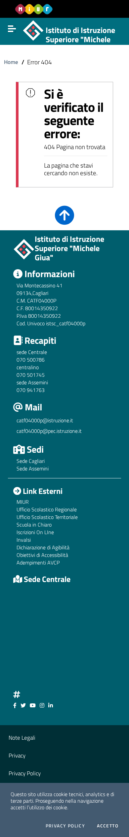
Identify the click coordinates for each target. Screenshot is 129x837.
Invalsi (24, 540)
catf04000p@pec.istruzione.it (49, 431)
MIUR (23, 502)
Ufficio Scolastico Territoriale (47, 517)
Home (11, 61)
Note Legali (22, 737)
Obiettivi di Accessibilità (42, 555)
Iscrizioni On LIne (35, 532)
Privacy (17, 755)
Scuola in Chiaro (34, 525)
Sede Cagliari (31, 461)
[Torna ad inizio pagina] (64, 220)
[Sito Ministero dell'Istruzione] (34, 9)
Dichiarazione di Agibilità (43, 547)
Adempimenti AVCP (38, 562)
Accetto (107, 825)
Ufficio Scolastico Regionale (47, 509)
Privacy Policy (65, 825)
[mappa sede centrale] (64, 635)
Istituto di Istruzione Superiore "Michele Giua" (80, 39)
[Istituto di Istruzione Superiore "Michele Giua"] (33, 29)
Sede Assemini (33, 468)
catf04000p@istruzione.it (45, 420)
